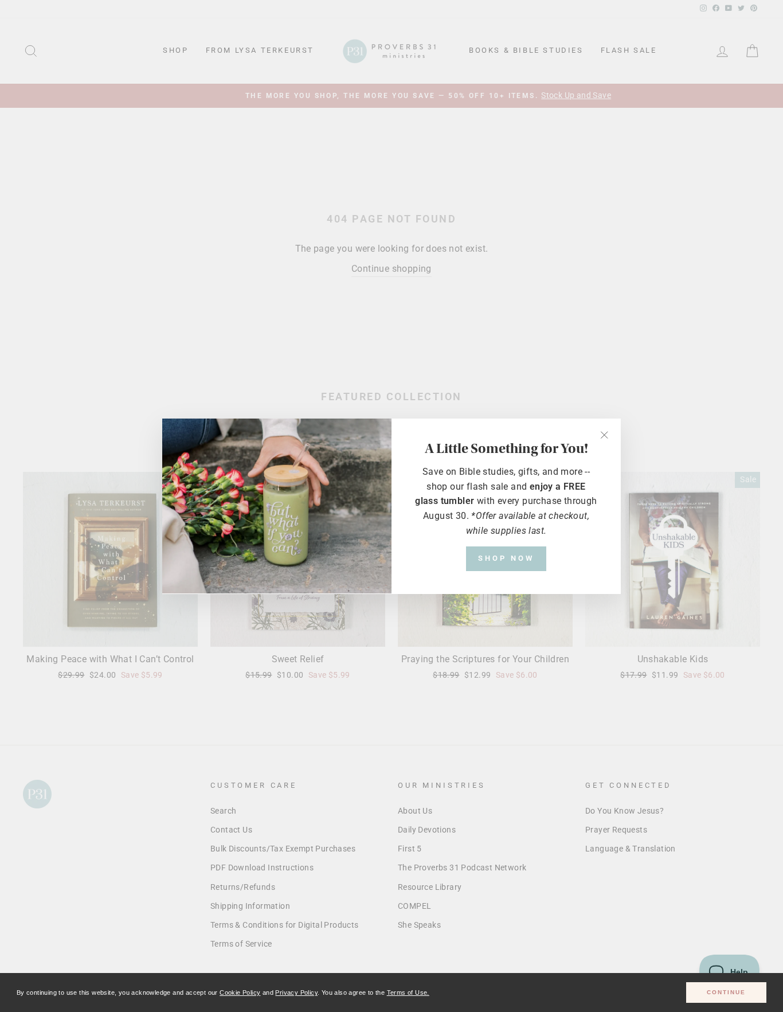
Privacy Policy (296, 992)
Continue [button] (726, 992)
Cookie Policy (240, 992)
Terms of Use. (408, 992)
